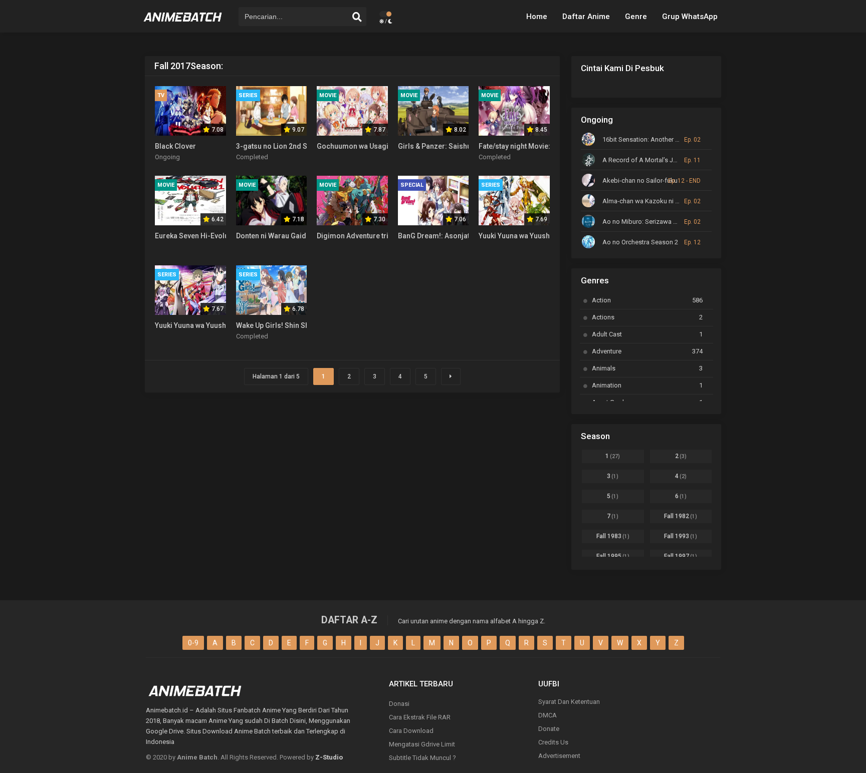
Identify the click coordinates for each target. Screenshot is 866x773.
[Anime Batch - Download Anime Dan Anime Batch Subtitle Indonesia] (183, 25)
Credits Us (553, 742)
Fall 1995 (612, 556)
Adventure (647, 351)
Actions (647, 317)
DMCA (547, 715)
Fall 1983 (612, 536)
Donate (548, 728)
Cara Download (411, 730)
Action (647, 300)
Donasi (399, 703)
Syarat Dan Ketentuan (569, 701)
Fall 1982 (680, 516)
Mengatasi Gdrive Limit (422, 744)
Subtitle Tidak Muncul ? (422, 757)
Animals (647, 368)
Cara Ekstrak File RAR (420, 717)
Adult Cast (647, 334)
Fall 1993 (680, 536)
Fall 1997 (680, 556)
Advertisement (559, 755)
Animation (647, 385)
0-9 (193, 643)
